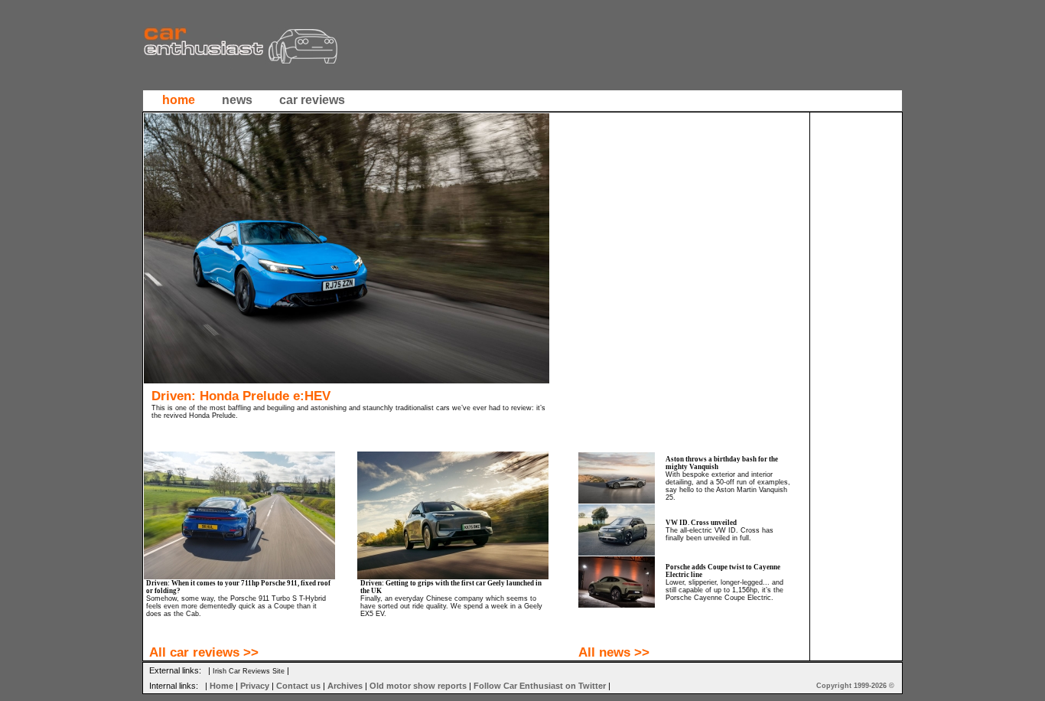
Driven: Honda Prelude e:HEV (240, 395)
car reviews (312, 99)
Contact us (298, 685)
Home (221, 685)
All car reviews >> (204, 652)
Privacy (254, 685)
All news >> (613, 652)
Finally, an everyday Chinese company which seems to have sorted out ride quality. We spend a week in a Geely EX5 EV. (451, 606)
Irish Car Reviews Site (249, 671)
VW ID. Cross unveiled (701, 523)
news (237, 99)
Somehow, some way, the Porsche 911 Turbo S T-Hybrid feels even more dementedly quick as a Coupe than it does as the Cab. (236, 606)
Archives (345, 685)
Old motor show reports (418, 685)
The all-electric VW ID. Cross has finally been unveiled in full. (719, 534)
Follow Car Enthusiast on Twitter (540, 685)
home (178, 99)
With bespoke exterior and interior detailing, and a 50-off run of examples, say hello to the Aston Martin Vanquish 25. (728, 486)
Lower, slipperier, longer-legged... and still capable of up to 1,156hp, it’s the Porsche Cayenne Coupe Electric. (724, 590)
